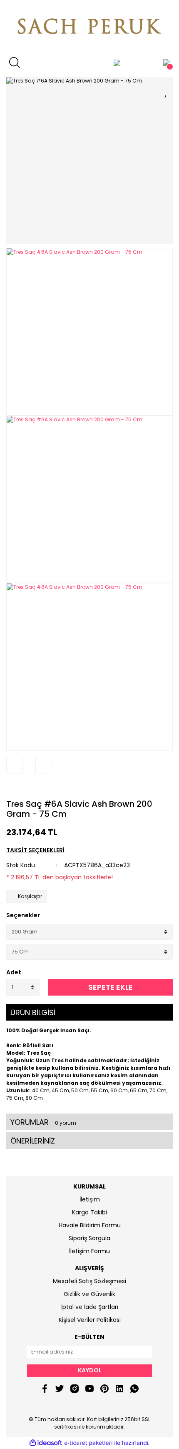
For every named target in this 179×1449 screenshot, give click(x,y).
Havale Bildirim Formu (90, 1225)
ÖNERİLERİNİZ (32, 1141)
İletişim (90, 1199)
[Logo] (89, 27)
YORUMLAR (43, 1122)
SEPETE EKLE (110, 987)
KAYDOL (90, 1370)
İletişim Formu (89, 1251)
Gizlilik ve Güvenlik (89, 1294)
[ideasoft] (45, 1443)
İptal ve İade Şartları (89, 1307)
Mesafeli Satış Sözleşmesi (89, 1281)
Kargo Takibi (89, 1212)
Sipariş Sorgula (89, 1238)
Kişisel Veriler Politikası (90, 1320)
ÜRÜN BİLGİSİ (32, 1012)
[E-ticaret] (88, 1443)
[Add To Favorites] (166, 90)
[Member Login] (117, 62)
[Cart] (166, 62)
